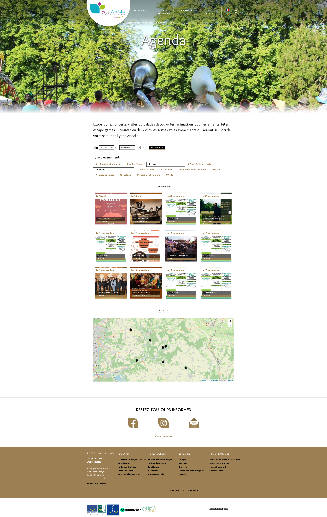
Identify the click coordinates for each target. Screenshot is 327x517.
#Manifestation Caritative (192, 169)
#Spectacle (125, 175)
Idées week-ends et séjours (191, 471)
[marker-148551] (165, 346)
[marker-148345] (163, 362)
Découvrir (140, 10)
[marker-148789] (150, 340)
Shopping (183, 467)
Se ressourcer (157, 453)
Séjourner (186, 10)
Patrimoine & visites (127, 467)
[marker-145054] (137, 360)
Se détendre (153, 467)
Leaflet (204, 380)
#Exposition (166, 169)
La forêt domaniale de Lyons (160, 460)
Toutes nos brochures (219, 463)
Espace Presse (174, 490)
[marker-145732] (163, 347)
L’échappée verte (125, 471)
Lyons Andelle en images (129, 474)
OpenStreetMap (214, 380)
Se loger (182, 460)
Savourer (183, 463)
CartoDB (230, 380)
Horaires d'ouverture (96, 484)
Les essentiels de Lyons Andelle (132, 460)
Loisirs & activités (156, 474)
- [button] (230, 325)
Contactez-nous (163, 436)
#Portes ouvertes (105, 175)
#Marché (216, 169)
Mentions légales (218, 508)
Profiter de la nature (157, 463)
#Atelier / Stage (135, 164)
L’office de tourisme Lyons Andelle (224, 460)
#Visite (169, 175)
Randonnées (153, 471)
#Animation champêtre (108, 164)
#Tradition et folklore (148, 175)
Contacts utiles (216, 471)
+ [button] (230, 321)
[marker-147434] (130, 329)
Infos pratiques (219, 453)
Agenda (182, 474)
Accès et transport (217, 467)
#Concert (101, 169)
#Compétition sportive (200, 164)
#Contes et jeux (145, 169)
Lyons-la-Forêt (124, 463)
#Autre (152, 164)
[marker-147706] (186, 367)
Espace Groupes (193, 490)
